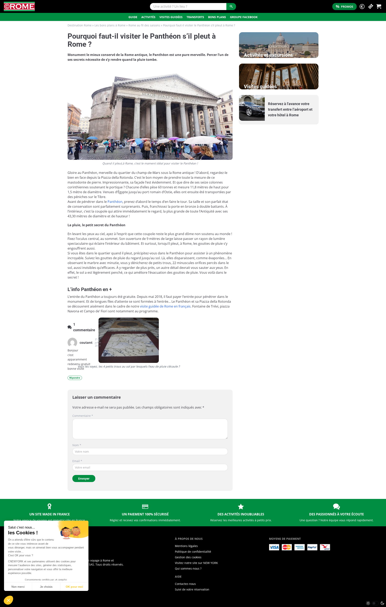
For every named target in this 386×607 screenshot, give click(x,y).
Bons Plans (217, 17)
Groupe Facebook (244, 17)
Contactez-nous (185, 584)
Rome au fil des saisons (144, 25)
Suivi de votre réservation (192, 589)
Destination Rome (79, 25)
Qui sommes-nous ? (188, 568)
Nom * (76, 445)
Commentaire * (82, 416)
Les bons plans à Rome (109, 25)
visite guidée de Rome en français (165, 306)
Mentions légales (186, 546)
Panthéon (115, 201)
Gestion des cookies (188, 557)
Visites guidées (171, 17)
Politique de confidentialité (193, 551)
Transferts (195, 17)
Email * (77, 461)
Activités (148, 17)
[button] (362, 6)
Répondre (74, 377)
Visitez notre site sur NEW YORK (196, 563)
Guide (132, 17)
